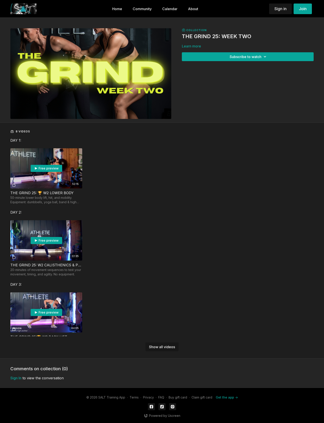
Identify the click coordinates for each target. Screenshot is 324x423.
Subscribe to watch (245, 57)
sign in (15, 378)
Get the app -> (227, 397)
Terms (134, 397)
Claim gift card (202, 397)
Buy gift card (178, 397)
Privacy (148, 397)
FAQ (161, 397)
